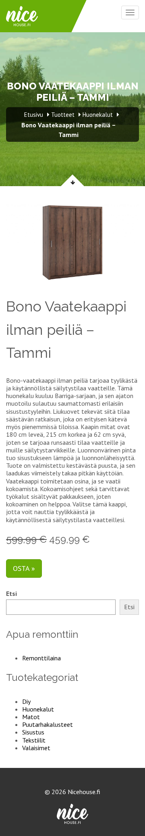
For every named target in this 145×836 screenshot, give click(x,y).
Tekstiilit (34, 740)
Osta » (24, 568)
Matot (31, 717)
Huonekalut (38, 709)
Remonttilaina (41, 658)
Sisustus (33, 732)
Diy (26, 701)
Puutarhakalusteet (47, 724)
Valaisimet (36, 748)
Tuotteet (63, 114)
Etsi (11, 593)
